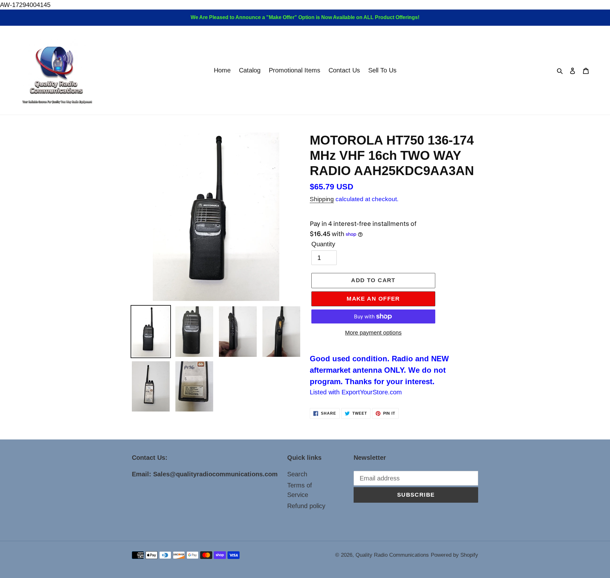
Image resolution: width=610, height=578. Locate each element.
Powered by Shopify (454, 555)
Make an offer (373, 299)
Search (297, 474)
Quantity (323, 244)
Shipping (322, 199)
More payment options (373, 333)
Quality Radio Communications (392, 555)
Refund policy (306, 505)
